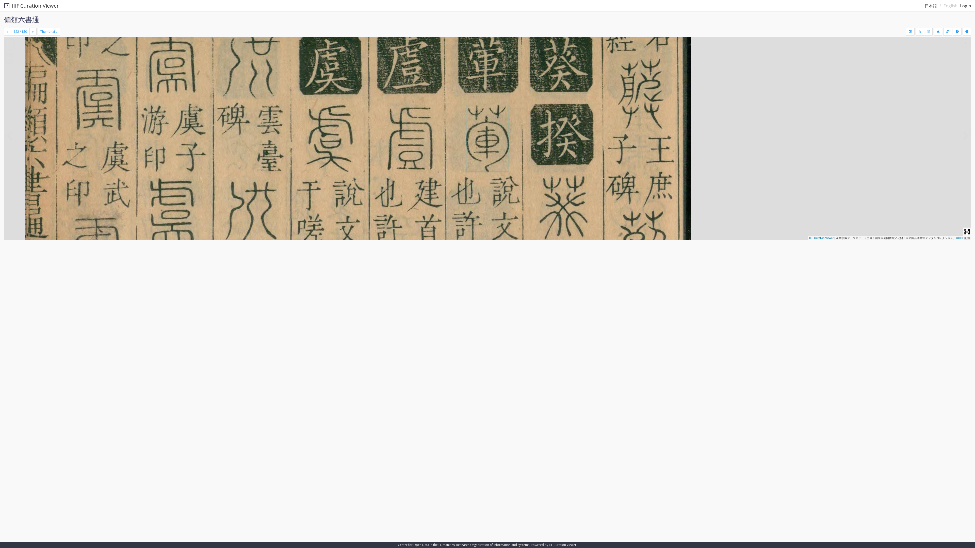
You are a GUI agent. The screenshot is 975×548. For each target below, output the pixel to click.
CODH (960, 238)
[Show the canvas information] (947, 32)
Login (965, 6)
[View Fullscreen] (9, 58)
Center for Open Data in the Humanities (426, 545)
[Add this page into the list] (920, 32)
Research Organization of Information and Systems (492, 545)
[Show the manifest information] (957, 32)
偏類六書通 (21, 19)
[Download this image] (938, 32)
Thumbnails (48, 31)
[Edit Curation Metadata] (910, 32)
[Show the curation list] (928, 32)
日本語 (931, 6)
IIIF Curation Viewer (35, 5)
